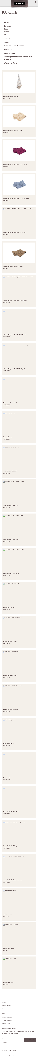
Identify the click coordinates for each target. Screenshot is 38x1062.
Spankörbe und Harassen (14, 46)
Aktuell (7, 22)
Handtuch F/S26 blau (10, 675)
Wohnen (6, 31)
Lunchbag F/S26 (8, 743)
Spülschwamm (7, 914)
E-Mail (4, 1039)
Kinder (6, 42)
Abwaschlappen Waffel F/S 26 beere (14, 334)
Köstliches (8, 49)
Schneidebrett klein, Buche (11, 812)
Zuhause (7, 26)
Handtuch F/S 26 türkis (10, 709)
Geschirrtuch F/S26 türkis (11, 573)
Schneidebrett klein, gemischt (12, 846)
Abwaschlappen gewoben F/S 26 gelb (15, 300)
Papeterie (7, 39)
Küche (6, 28)
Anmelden (32, 1039)
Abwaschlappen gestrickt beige (13, 130)
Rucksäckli (6, 777)
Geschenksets (9, 53)
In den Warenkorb (33, 99)
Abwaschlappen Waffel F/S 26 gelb (14, 369)
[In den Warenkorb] (33, 99)
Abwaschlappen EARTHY (11, 96)
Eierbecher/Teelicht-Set (10, 403)
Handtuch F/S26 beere (10, 641)
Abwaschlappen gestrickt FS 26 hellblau (16, 198)
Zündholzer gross (8, 948)
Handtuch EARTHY (9, 607)
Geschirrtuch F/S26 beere (11, 505)
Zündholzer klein (8, 982)
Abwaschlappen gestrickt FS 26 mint (14, 232)
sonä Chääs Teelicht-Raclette (12, 880)
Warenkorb (35, 2)
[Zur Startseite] (19, 4)
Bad (5, 34)
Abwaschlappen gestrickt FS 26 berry (15, 164)
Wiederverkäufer (10, 63)
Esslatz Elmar (7, 437)
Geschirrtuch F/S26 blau (11, 539)
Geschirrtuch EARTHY (10, 471)
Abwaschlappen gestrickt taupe (13, 266)
